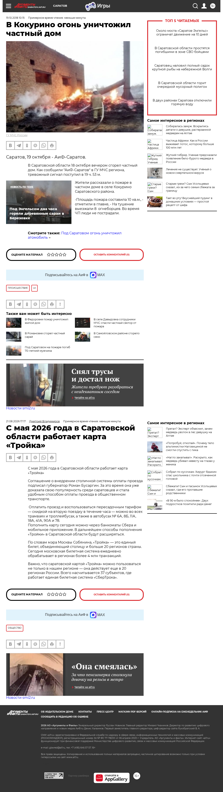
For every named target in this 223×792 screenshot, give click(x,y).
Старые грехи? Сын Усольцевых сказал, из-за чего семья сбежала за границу (190, 187)
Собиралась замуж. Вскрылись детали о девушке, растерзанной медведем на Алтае (188, 130)
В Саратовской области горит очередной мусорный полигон (182, 85)
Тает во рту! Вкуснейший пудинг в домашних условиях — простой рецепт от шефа (189, 201)
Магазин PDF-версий (132, 711)
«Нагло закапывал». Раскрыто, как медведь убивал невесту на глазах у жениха (190, 461)
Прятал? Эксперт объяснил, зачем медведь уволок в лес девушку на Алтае (189, 432)
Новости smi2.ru (20, 408)
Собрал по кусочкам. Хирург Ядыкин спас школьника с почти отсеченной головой (191, 475)
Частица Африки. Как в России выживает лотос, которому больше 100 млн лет (190, 144)
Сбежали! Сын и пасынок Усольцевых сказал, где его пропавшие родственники (191, 490)
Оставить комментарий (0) (112, 254)
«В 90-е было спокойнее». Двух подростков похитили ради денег (189, 502)
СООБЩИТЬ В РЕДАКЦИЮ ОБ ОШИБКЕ (64, 716)
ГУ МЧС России (16, 135)
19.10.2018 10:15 (15, 17)
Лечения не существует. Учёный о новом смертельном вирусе (188, 171)
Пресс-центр (105, 711)
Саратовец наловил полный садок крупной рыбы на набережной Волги (182, 67)
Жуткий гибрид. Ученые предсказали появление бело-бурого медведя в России (191, 158)
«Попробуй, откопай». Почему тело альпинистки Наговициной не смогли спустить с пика (190, 446)
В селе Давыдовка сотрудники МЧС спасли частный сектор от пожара (115, 323)
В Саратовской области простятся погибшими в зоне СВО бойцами (182, 50)
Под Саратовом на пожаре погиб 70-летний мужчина (47, 349)
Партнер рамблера (78, 775)
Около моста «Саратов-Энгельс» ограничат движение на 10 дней (182, 32)
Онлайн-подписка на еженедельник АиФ (179, 711)
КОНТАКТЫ (85, 711)
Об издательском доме (57, 711)
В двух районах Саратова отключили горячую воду (182, 102)
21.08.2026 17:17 (16, 421)
